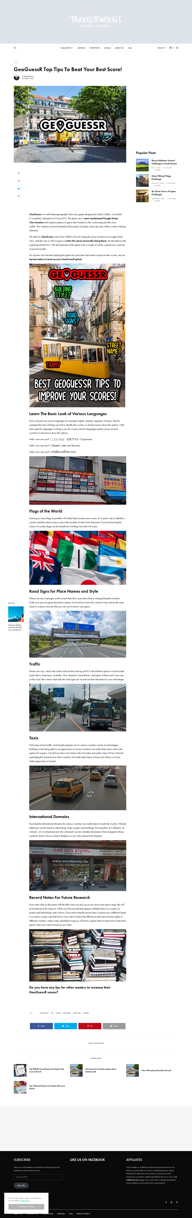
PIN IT (79, 335)
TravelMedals (28, 76)
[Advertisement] (77, 189)
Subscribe (21, 1185)
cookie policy (25, 1200)
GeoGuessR (67, 1013)
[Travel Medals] (96, 21)
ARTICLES (61, 1214)
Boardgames (44, 1013)
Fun (52, 1013)
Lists (16, 62)
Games (58, 1013)
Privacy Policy (83, 1214)
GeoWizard (77, 1013)
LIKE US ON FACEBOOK (87, 1160)
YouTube (86, 1013)
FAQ (71, 1214)
